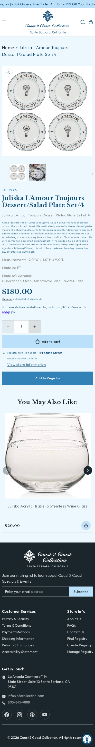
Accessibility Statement (20, 651)
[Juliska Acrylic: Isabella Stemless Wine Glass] (48, 455)
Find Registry (77, 638)
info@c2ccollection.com (26, 696)
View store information (26, 364)
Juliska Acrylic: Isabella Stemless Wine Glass (48, 506)
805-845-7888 (19, 702)
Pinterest (32, 715)
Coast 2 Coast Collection (38, 737)
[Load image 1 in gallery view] (17, 172)
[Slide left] (4, 173)
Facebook (7, 715)
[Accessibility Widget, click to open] (87, 739)
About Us (74, 619)
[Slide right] (90, 173)
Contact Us (75, 632)
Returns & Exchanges (18, 645)
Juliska (9, 190)
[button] (4, 22)
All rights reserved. (73, 737)
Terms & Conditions (16, 625)
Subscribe (81, 591)
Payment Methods (16, 632)
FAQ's (71, 625)
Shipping (7, 299)
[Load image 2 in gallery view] (37, 172)
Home (8, 47)
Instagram (19, 715)
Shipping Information (18, 638)
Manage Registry (80, 651)
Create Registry (79, 645)
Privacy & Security (15, 619)
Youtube (45, 715)
